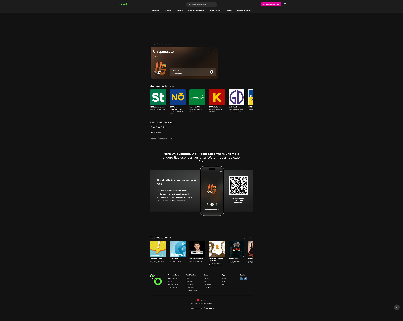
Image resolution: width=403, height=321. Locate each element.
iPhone (224, 278)
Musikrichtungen (215, 10)
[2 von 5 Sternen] (154, 127)
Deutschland (163, 138)
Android (224, 284)
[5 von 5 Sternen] (161, 127)
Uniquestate (177, 73)
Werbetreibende (173, 284)
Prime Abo (207, 287)
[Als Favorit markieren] (209, 51)
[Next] (250, 85)
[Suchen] (214, 4)
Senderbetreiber (173, 287)
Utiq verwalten (191, 287)
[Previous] (244, 85)
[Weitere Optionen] (214, 51)
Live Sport (179, 10)
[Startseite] (154, 44)
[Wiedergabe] (211, 72)
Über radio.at (172, 278)
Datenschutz (190, 281)
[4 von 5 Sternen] (159, 127)
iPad (223, 281)
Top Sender (156, 10)
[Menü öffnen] (285, 4)
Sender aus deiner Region (196, 10)
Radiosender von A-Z (244, 10)
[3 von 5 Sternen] (156, 127)
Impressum (190, 284)
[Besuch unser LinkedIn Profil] (241, 279)
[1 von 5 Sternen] (151, 127)
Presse (170, 281)
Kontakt (206, 278)
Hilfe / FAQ (207, 284)
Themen (229, 10)
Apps (205, 281)
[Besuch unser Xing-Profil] (246, 279)
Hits (155, 56)
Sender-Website (155, 132)
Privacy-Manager (191, 290)
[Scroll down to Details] (397, 308)
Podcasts (168, 10)
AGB (187, 278)
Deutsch (153, 138)
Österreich (202, 300)
